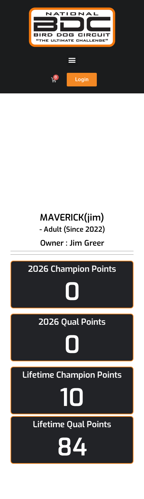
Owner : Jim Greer (72, 243)
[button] (72, 60)
